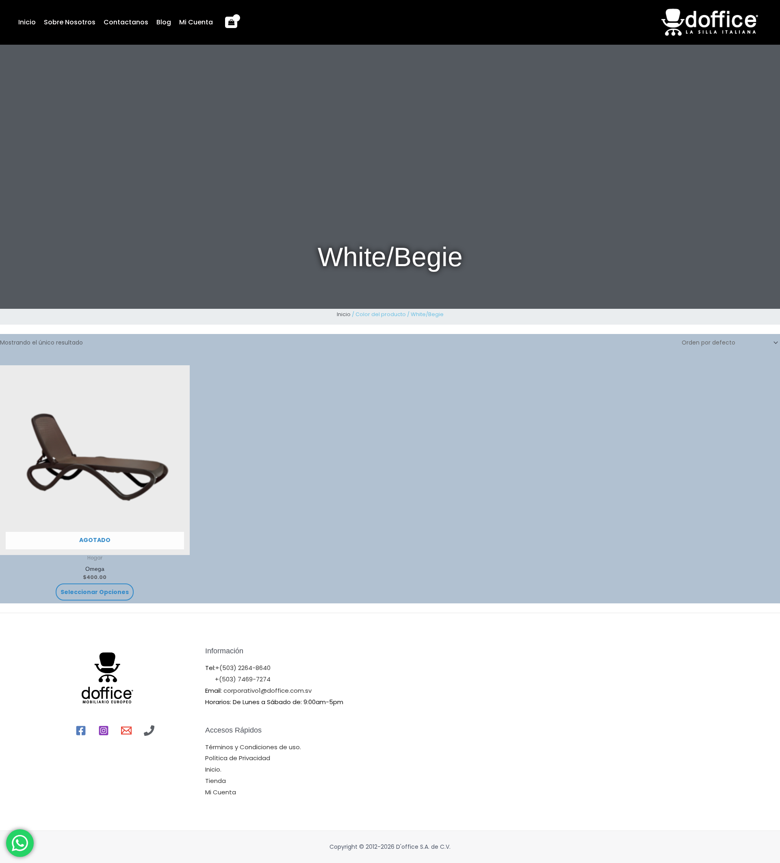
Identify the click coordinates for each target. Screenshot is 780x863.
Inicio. (213, 769)
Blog (163, 22)
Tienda (215, 780)
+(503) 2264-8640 (243, 668)
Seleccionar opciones (95, 592)
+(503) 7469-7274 (243, 679)
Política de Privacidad (237, 758)
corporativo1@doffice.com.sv (267, 690)
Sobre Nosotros (69, 22)
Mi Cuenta (196, 22)
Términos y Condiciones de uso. (253, 747)
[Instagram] (103, 730)
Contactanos (126, 22)
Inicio (27, 22)
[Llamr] (149, 730)
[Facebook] (81, 730)
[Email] (126, 730)
